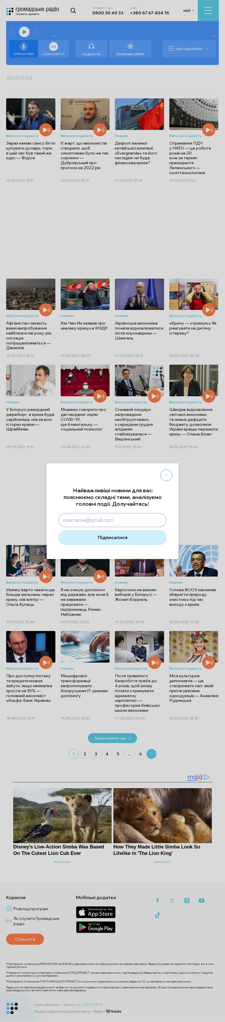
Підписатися (112, 537)
